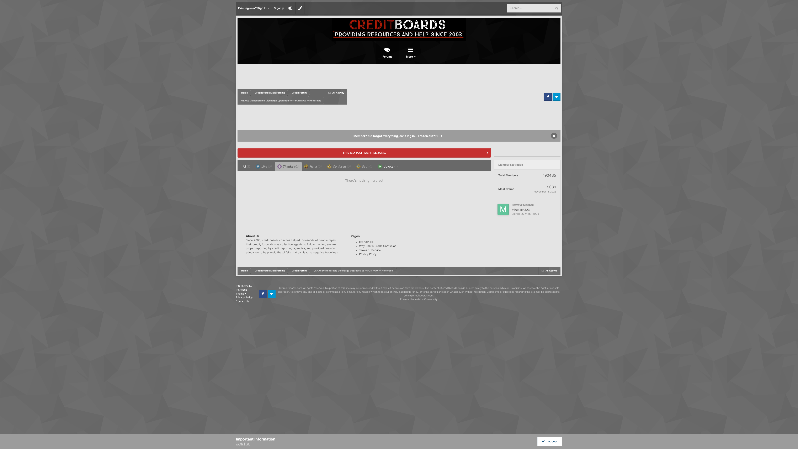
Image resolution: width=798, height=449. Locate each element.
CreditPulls (366, 242)
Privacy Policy (368, 254)
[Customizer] (290, 8)
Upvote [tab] (390, 166)
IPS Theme (242, 285)
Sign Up (279, 8)
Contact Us (242, 301)
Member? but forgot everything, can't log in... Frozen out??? (395, 136)
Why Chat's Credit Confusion (378, 246)
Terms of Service (370, 250)
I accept (551, 441)
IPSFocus (241, 289)
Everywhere (540, 8)
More (410, 56)
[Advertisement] (445, 97)
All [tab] (246, 166)
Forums (387, 56)
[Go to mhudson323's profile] (503, 209)
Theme (240, 293)
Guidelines (243, 443)
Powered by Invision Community (418, 299)
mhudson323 (521, 209)
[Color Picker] (300, 8)
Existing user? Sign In (253, 8)
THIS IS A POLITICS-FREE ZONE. (364, 152)
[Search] (556, 8)
